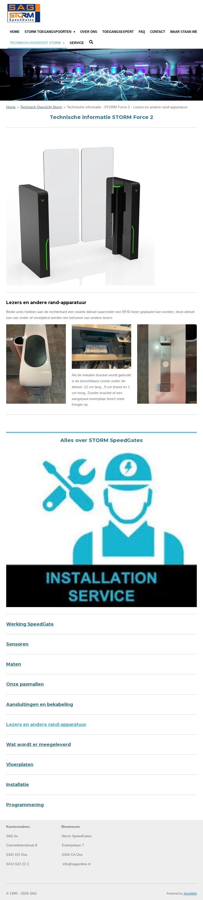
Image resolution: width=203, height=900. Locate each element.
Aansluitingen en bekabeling (39, 704)
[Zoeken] (91, 42)
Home (11, 107)
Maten (13, 664)
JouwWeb (190, 893)
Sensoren (17, 644)
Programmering (25, 804)
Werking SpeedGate (30, 624)
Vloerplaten (19, 764)
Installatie (17, 784)
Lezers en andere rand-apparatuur (46, 724)
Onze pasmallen (25, 684)
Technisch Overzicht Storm (41, 107)
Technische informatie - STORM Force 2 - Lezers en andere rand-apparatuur (127, 107)
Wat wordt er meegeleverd (38, 744)
